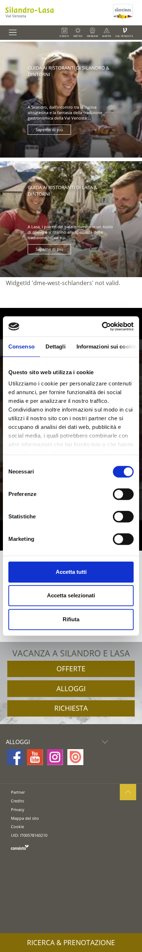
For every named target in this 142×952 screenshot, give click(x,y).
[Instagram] (55, 757)
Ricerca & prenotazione (71, 942)
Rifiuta (71, 619)
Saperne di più (49, 129)
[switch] (123, 494)
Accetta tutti (71, 572)
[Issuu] (75, 757)
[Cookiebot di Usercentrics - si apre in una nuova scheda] (102, 326)
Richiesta (71, 708)
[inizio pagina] (128, 792)
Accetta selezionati (71, 595)
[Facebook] (15, 757)
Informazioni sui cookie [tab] (106, 346)
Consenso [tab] (21, 346)
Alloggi (71, 688)
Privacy (17, 809)
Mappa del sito (25, 818)
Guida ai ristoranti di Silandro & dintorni (68, 71)
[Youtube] (35, 757)
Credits (17, 800)
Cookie (17, 826)
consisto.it (20, 847)
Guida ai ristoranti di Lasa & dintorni (62, 190)
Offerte (71, 668)
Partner (18, 792)
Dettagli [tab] (56, 346)
